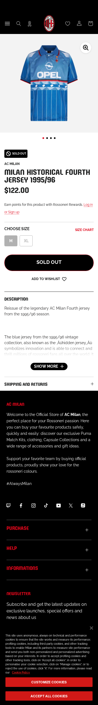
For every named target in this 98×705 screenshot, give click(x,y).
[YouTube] (58, 505)
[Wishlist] (67, 23)
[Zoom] (85, 47)
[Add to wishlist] (64, 278)
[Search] (18, 23)
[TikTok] (46, 505)
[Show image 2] (47, 138)
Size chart (84, 230)
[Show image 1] (43, 138)
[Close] (91, 628)
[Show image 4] (55, 138)
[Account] (79, 23)
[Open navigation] (7, 23)
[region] (49, 662)
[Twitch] (8, 505)
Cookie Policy (21, 672)
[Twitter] (71, 505)
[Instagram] (33, 505)
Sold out (49, 262)
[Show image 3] (51, 138)
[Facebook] (21, 505)
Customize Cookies (49, 682)
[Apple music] (83, 505)
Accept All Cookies (49, 695)
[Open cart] (90, 23)
